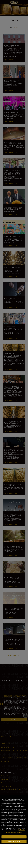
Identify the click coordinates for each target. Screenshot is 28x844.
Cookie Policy (22, 829)
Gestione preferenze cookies (14, 832)
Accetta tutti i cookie (14, 841)
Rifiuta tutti (14, 837)
